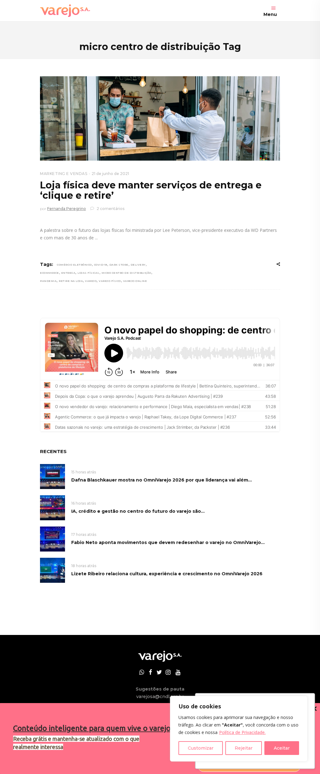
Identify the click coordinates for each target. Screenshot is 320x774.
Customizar (200, 748)
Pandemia (48, 280)
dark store (118, 264)
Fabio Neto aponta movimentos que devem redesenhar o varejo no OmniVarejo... (168, 542)
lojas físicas (88, 272)
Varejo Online (135, 280)
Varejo (91, 280)
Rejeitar (243, 748)
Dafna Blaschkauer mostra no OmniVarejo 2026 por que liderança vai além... (161, 480)
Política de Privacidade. (242, 732)
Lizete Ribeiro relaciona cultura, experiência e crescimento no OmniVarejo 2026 (166, 574)
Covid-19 (100, 264)
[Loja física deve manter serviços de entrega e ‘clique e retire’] (160, 118)
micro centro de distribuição (126, 272)
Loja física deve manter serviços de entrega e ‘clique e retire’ (151, 190)
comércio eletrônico (74, 264)
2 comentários (110, 208)
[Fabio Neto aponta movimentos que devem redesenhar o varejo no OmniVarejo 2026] (52, 538)
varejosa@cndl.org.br (160, 696)
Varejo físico (110, 280)
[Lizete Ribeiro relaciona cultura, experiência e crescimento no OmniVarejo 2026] (52, 569)
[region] (239, 729)
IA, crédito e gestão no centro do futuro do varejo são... (138, 511)
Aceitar (282, 748)
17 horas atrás (83, 534)
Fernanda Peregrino (66, 208)
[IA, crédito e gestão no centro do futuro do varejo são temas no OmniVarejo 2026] (52, 507)
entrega (68, 272)
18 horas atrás (83, 565)
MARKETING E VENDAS (63, 173)
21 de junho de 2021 (110, 173)
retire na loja (71, 280)
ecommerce (49, 272)
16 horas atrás (83, 503)
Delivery (138, 264)
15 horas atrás (83, 472)
